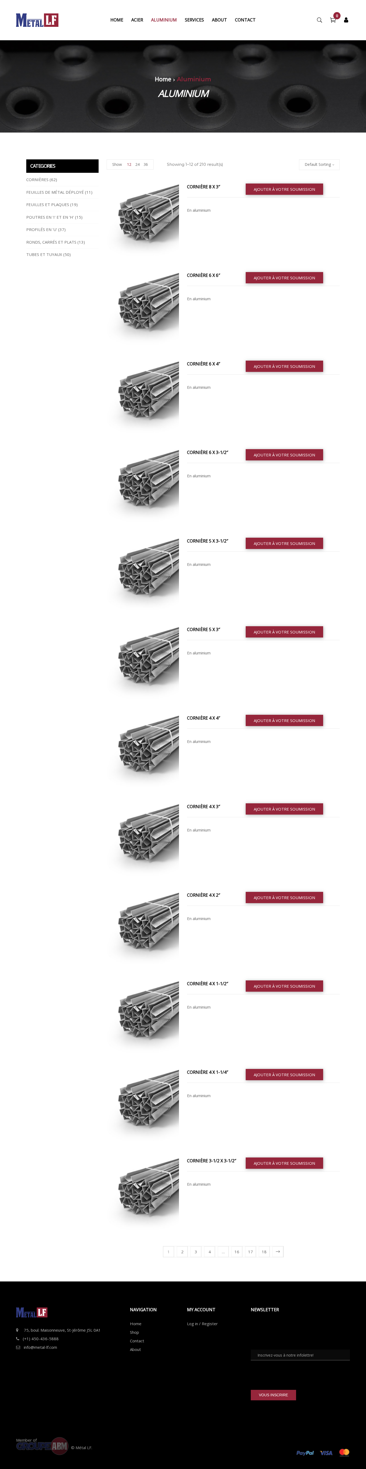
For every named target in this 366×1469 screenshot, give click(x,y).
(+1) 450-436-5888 (41, 1338)
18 (264, 1251)
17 (250, 1251)
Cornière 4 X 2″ (203, 895)
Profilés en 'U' (41, 229)
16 (236, 1251)
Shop (134, 1332)
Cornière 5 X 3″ (203, 629)
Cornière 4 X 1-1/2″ (207, 984)
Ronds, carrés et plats (51, 242)
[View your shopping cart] (333, 20)
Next (277, 1251)
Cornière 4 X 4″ (203, 718)
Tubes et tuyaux (44, 254)
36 (146, 164)
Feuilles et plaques (47, 204)
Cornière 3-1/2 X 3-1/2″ (211, 1161)
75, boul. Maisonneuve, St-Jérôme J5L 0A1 (62, 1330)
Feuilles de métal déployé (55, 192)
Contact (137, 1340)
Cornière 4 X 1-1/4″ (207, 1072)
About (135, 1349)
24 (137, 164)
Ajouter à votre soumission (284, 189)
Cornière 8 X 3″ (203, 187)
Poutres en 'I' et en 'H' (50, 217)
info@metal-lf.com (40, 1347)
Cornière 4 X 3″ (203, 806)
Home (163, 79)
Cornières (37, 179)
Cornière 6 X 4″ (203, 364)
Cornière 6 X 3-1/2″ (207, 452)
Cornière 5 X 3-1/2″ (207, 541)
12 (129, 164)
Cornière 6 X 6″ (203, 275)
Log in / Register (202, 1323)
